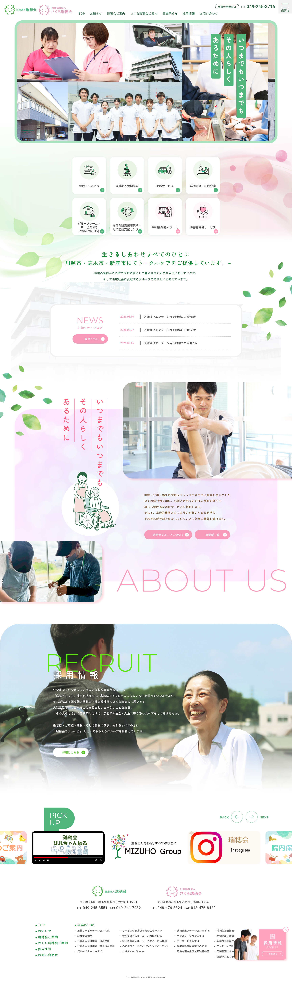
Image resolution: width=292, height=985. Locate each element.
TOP (41, 925)
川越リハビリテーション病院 (93, 930)
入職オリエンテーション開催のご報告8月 (170, 317)
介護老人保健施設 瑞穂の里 (93, 941)
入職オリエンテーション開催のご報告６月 (171, 343)
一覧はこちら (90, 339)
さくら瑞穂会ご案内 (53, 943)
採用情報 (44, 949)
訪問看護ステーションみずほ (193, 930)
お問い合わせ (48, 955)
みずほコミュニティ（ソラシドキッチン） (145, 946)
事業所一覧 (212, 535)
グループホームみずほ (89, 951)
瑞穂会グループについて (168, 535)
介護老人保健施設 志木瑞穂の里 (96, 946)
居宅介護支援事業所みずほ (192, 946)
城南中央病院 (84, 935)
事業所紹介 (170, 13)
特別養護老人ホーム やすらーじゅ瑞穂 (144, 941)
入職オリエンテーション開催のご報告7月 (170, 330)
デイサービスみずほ (188, 941)
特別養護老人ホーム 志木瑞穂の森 (142, 935)
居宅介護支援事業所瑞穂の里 (193, 951)
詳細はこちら (70, 752)
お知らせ (44, 931)
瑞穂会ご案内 (48, 937)
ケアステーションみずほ (190, 935)
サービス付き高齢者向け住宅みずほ (142, 930)
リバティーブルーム (133, 951)
